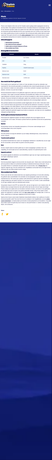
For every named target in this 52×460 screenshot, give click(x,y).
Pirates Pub (42, 165)
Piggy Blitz (5, 108)
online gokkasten (26, 35)
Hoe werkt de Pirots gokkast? (14, 44)
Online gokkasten (7, 11)
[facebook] (3, 215)
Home (2, 11)
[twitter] (8, 215)
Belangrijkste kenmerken (12, 42)
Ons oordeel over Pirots (12, 48)
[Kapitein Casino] (8, 5)
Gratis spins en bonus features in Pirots (16, 46)
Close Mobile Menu (49, 5)
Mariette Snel (5, 18)
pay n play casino (29, 192)
